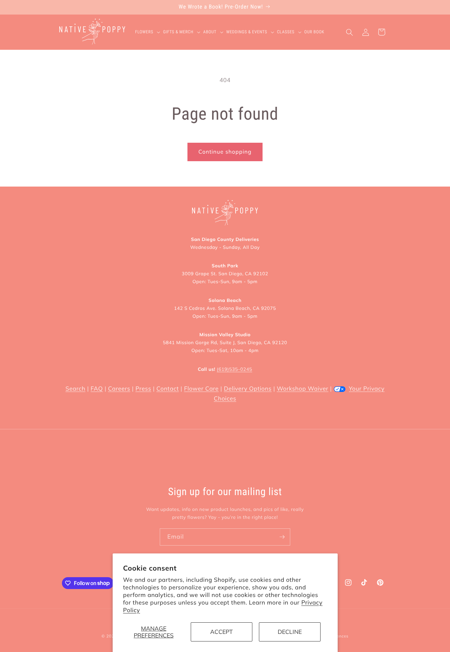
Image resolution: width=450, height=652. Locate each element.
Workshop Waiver (302, 388)
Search (75, 388)
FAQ (97, 388)
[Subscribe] (282, 537)
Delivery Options (248, 388)
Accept (221, 631)
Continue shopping (224, 151)
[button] (149, 32)
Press (143, 388)
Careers (119, 388)
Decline (290, 631)
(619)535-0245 (234, 369)
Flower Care (201, 388)
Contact (167, 388)
